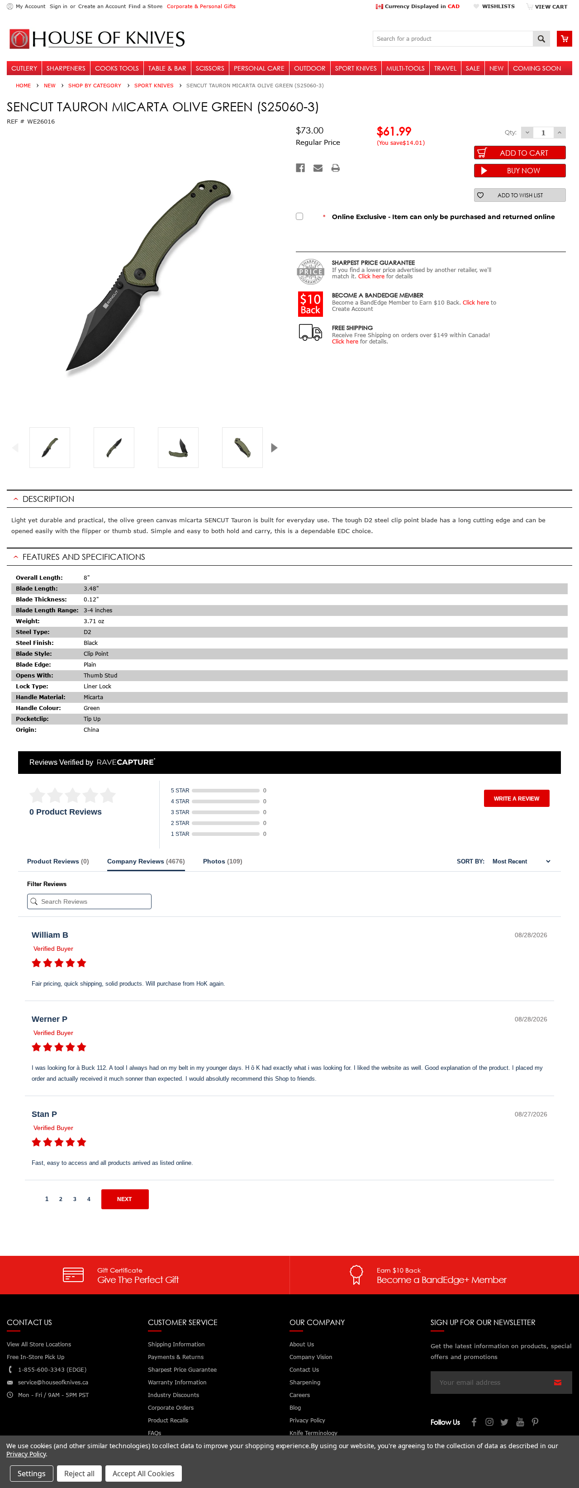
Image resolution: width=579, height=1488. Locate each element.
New (496, 68)
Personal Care (259, 68)
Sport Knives (356, 68)
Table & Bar (167, 68)
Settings (32, 1473)
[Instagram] (489, 1423)
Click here (371, 276)
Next (277, 448)
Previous (19, 448)
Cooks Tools (117, 68)
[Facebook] (300, 167)
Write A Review (516, 799)
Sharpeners (66, 68)
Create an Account (102, 6)
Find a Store (145, 6)
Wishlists (498, 6)
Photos (222, 861)
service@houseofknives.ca (53, 1382)
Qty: (511, 132)
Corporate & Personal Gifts (201, 6)
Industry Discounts (173, 1395)
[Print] (335, 167)
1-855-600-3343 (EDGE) (52, 1369)
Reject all (79, 1473)
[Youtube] (520, 1423)
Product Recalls (168, 1420)
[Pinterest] (536, 1423)
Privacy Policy (26, 1454)
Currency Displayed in (421, 6)
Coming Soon (537, 68)
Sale (473, 68)
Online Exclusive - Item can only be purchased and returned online (439, 217)
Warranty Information (177, 1382)
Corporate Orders (171, 1407)
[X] (505, 1423)
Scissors (210, 68)
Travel (445, 68)
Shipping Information (176, 1344)
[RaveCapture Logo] (124, 762)
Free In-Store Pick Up (35, 1357)
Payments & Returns (176, 1357)
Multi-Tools (405, 68)
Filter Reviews (46, 884)
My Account (30, 6)
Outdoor (310, 68)
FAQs (154, 1433)
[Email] (318, 167)
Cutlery (24, 68)
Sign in (58, 6)
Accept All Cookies (144, 1473)
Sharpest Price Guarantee (182, 1369)
